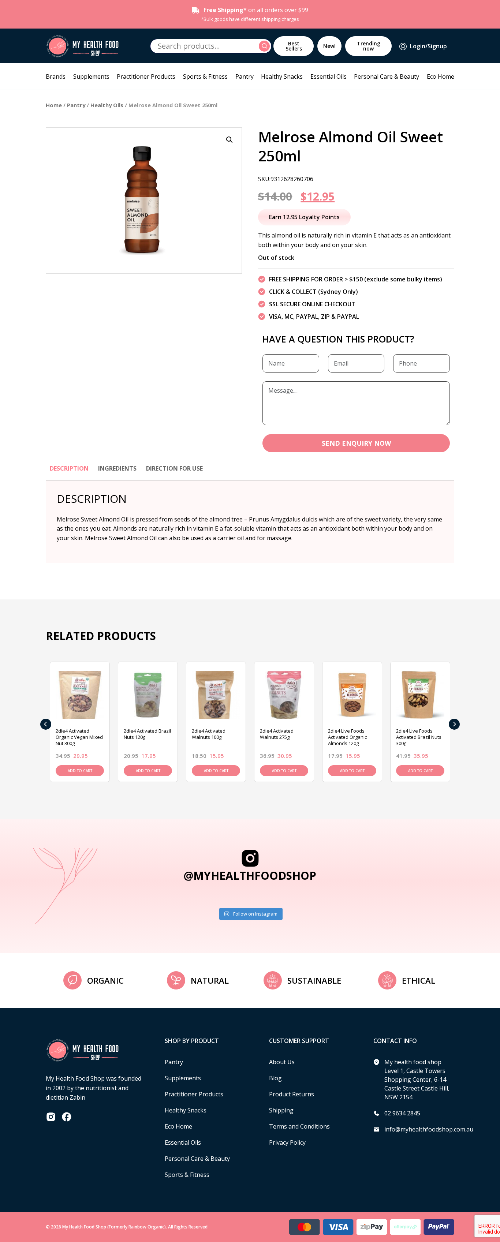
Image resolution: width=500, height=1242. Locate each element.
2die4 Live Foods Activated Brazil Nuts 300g (418, 737)
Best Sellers (294, 46)
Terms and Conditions (299, 1126)
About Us (282, 1062)
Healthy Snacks (282, 76)
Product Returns (291, 1094)
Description (69, 468)
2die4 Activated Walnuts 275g (277, 733)
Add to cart (80, 770)
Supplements (91, 76)
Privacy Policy (287, 1142)
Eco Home (440, 76)
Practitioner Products (146, 76)
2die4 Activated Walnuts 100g (208, 733)
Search (265, 46)
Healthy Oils (106, 105)
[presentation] (45, 724)
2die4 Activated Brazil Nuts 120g (147, 733)
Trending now (368, 46)
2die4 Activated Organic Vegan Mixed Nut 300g (79, 737)
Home (54, 105)
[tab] (69, 472)
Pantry (244, 76)
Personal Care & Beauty (386, 76)
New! (329, 45)
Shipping (281, 1110)
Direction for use (174, 468)
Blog (275, 1078)
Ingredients (117, 468)
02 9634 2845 (402, 1113)
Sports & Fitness (205, 76)
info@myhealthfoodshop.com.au (428, 1129)
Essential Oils (328, 76)
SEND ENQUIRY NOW (356, 443)
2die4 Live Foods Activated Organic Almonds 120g (347, 737)
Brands (56, 76)
